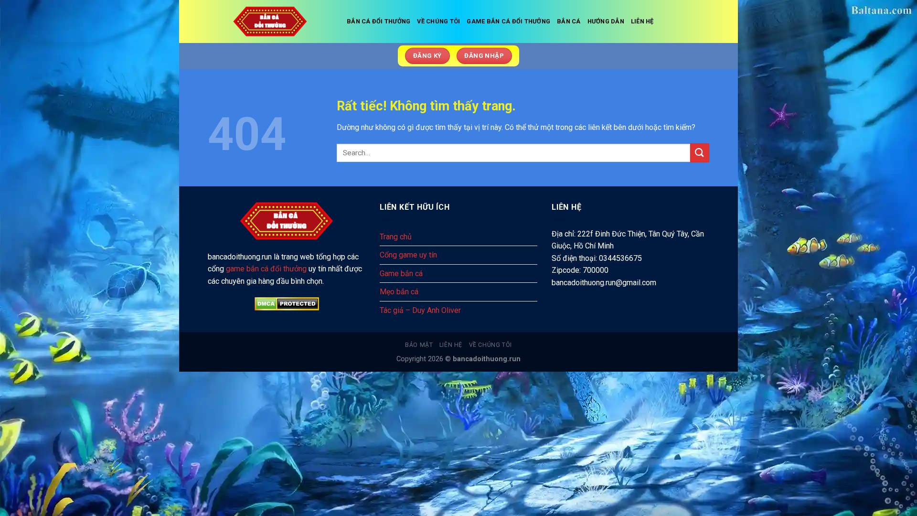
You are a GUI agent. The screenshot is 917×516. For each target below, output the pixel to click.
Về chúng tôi (490, 345)
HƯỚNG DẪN (605, 21)
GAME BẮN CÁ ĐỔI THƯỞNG (508, 21)
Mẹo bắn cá (399, 291)
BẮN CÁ (569, 21)
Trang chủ (396, 236)
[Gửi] (699, 152)
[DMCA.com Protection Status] (286, 304)
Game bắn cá (401, 273)
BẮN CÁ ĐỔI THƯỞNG (378, 21)
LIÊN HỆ (642, 21)
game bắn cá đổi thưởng (266, 268)
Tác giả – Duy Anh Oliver (420, 310)
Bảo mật (419, 345)
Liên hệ (450, 345)
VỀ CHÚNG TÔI (438, 21)
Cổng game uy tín (408, 254)
